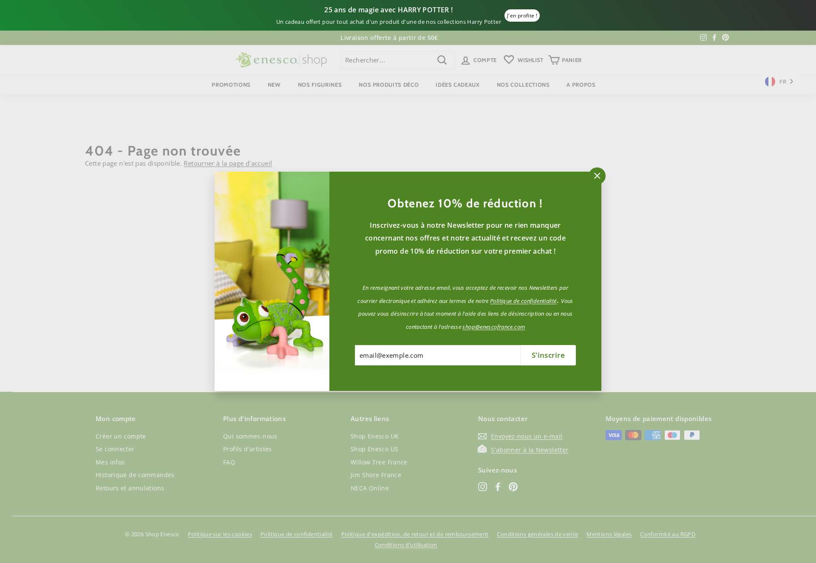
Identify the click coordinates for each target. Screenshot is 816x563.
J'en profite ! (522, 15)
